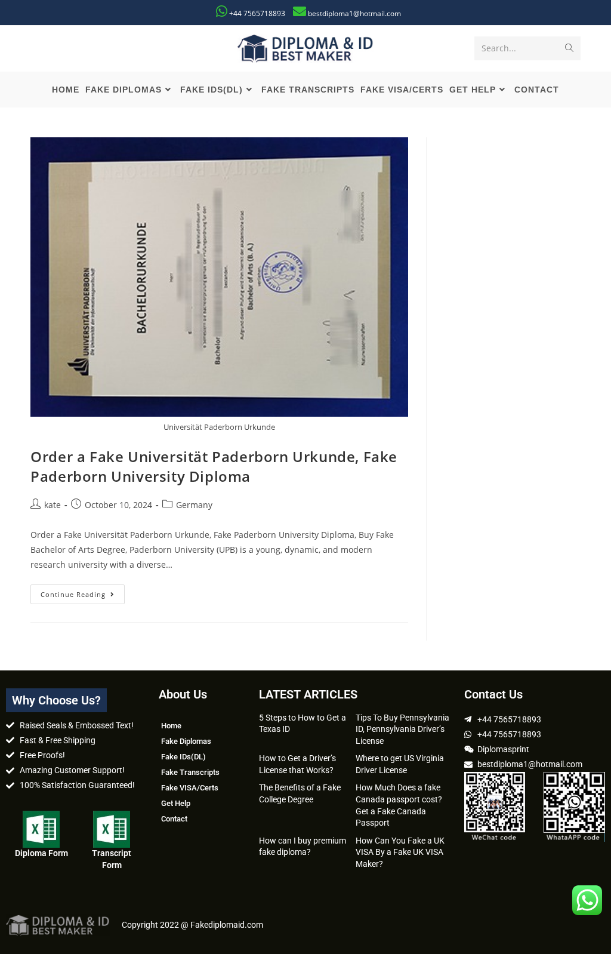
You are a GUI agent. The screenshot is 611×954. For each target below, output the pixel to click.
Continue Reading (83, 591)
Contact (174, 818)
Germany (194, 504)
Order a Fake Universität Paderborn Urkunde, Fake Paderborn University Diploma (213, 467)
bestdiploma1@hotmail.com (354, 13)
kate (52, 504)
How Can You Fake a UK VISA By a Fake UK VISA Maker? (400, 852)
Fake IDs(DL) (183, 756)
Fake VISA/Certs (189, 787)
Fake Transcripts (190, 772)
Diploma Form (41, 853)
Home (171, 725)
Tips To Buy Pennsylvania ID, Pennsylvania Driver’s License (402, 729)
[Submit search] (569, 48)
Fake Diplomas (186, 741)
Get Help (175, 803)
